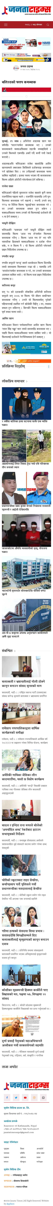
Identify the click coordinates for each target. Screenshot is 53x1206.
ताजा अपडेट (10, 1067)
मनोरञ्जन (40, 1162)
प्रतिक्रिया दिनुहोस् (13, 366)
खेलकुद (23, 1162)
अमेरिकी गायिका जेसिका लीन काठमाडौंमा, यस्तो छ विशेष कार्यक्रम (23, 777)
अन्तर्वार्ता (40, 1149)
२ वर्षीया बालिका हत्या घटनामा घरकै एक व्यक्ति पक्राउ (24, 423)
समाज (6, 1162)
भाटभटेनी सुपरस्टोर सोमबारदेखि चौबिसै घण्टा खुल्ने (24, 593)
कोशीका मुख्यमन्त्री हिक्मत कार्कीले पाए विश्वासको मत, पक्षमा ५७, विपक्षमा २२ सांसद (25, 995)
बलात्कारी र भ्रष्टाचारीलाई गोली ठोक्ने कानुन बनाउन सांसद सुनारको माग (23, 684)
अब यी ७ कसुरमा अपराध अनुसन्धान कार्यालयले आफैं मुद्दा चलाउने (25, 635)
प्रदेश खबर (40, 1153)
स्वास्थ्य (6, 1158)
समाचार (6, 1153)
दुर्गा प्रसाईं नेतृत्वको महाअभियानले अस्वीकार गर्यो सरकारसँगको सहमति (22, 1043)
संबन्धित (7, 651)
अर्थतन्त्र (23, 1158)
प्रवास (38, 1158)
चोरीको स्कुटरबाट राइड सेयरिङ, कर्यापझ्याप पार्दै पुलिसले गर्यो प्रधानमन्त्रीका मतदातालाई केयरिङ (22, 885)
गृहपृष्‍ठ (6, 1149)
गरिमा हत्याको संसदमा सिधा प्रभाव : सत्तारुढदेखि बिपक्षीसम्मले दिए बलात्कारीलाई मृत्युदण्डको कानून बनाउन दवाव (25, 937)
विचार (22, 1149)
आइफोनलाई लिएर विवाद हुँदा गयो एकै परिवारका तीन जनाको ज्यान (25, 466)
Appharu (10, 1204)
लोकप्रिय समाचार (13, 381)
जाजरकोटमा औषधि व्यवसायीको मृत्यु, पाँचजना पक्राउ (24, 550)
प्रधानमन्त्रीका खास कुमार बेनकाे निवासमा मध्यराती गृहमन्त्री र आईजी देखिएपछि (26, 508)
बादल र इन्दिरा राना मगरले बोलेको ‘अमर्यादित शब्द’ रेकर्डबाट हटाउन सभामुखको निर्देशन (22, 830)
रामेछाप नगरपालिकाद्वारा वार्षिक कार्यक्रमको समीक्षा (20, 731)
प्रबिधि (22, 1153)
